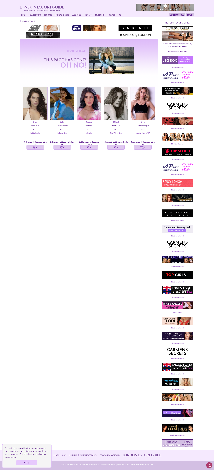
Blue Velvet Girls (116, 133)
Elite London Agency (177, 67)
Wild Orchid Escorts (177, 266)
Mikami (116, 122)
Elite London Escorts (177, 82)
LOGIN (190, 15)
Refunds (73, 455)
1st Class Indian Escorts (177, 435)
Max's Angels (177, 312)
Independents (62, 15)
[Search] (120, 15)
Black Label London (177, 144)
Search (112, 15)
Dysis (35, 122)
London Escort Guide (42, 7)
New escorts (35, 15)
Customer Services (88, 455)
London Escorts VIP (143, 133)
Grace (143, 122)
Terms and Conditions (110, 455)
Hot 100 (88, 15)
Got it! (26, 463)
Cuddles (89, 122)
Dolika (62, 122)
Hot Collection (35, 133)
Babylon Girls (62, 133)
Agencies (76, 15)
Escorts (48, 15)
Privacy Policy (60, 455)
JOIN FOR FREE (177, 15)
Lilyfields (89, 133)
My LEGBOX (100, 15)
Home (22, 15)
